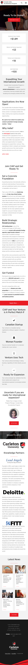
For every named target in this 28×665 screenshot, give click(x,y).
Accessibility (13, 653)
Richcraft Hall (16, 624)
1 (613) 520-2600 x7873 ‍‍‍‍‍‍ (15, 634)
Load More (14, 614)
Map (14, 636)
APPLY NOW (5, 154)
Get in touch (14, 423)
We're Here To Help (14, 19)
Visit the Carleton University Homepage (14, 646)
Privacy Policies (7, 653)
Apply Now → (14, 303)
